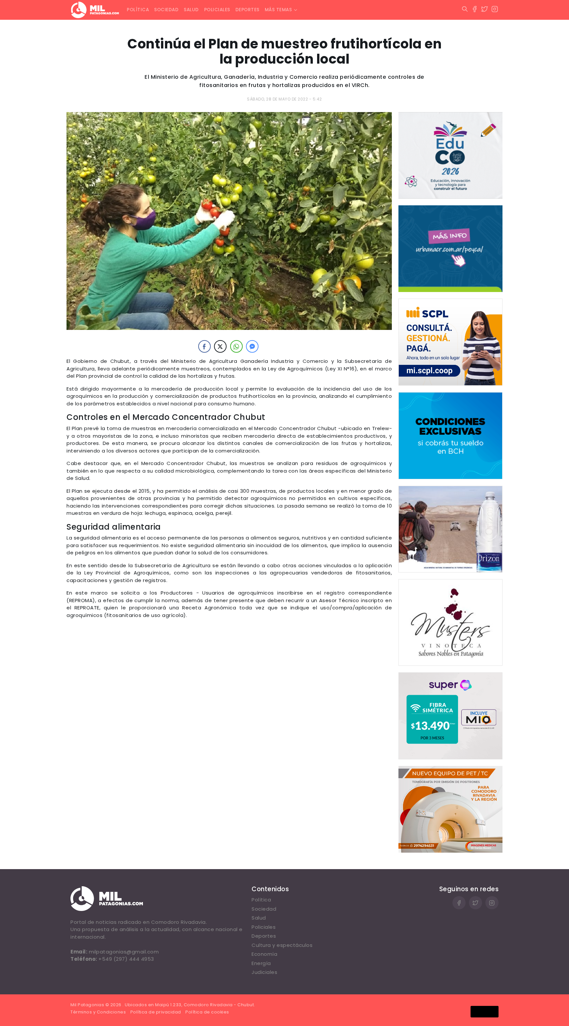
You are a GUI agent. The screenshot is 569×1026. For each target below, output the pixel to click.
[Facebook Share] (204, 346)
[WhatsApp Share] (236, 346)
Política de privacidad (155, 1012)
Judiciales (264, 972)
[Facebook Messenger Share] (252, 346)
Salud (191, 10)
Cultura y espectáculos (282, 945)
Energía (261, 963)
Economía (264, 954)
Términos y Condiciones (98, 1012)
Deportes (247, 10)
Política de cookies (207, 1012)
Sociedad (166, 10)
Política (138, 10)
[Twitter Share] (220, 346)
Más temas (278, 10)
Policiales (217, 10)
